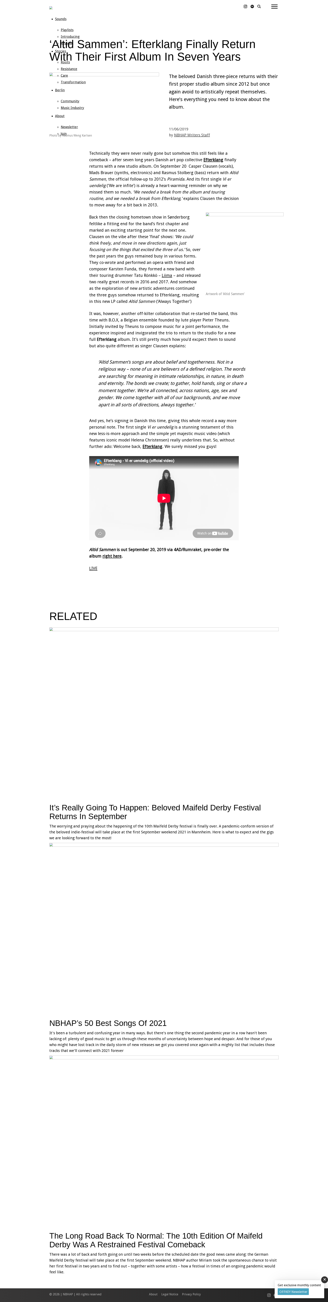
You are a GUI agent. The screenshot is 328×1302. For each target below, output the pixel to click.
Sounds (60, 19)
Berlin (60, 90)
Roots (65, 62)
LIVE (93, 568)
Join (64, 134)
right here (111, 556)
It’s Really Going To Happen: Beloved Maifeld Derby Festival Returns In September (155, 812)
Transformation (73, 82)
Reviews (67, 43)
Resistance (69, 69)
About (60, 116)
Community (70, 101)
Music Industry (72, 108)
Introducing (70, 37)
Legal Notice (169, 1294)
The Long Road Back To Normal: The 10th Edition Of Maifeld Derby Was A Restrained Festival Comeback (156, 1240)
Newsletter (69, 127)
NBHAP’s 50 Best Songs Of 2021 (108, 1023)
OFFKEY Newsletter (293, 1292)
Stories (60, 51)
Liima (167, 275)
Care (64, 75)
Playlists (67, 30)
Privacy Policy (191, 1294)
